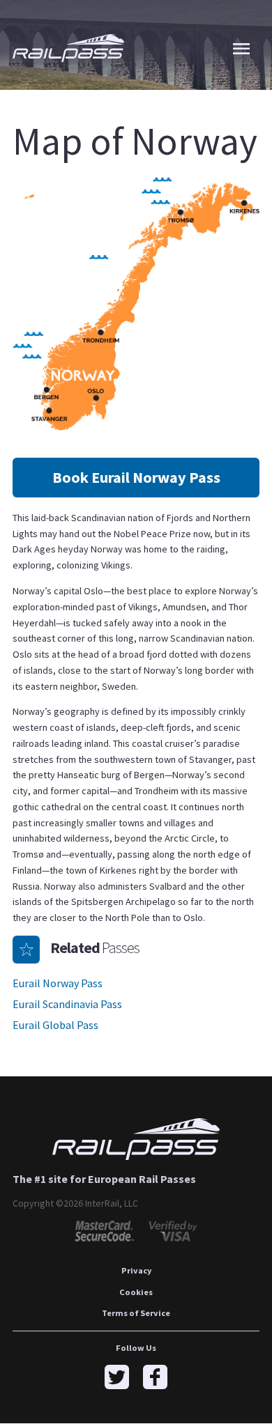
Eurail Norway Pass (58, 983)
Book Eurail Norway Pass (136, 477)
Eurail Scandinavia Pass (67, 1004)
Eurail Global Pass (55, 1025)
